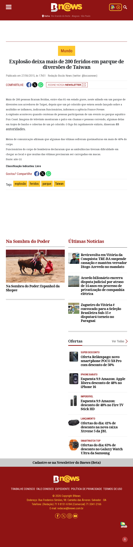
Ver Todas (118, 341)
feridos (34, 183)
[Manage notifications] (125, 539)
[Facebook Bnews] (58, 516)
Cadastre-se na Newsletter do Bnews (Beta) (67, 462)
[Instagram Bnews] (70, 516)
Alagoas (75, 16)
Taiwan (59, 183)
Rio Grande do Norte (60, 16)
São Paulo (85, 16)
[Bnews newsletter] (67, 84)
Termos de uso (112, 489)
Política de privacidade (86, 489)
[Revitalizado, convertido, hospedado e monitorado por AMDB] (124, 524)
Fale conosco (45, 489)
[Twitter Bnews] (64, 516)
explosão (20, 183)
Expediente (62, 489)
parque (47, 183)
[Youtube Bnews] (75, 516)
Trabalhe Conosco (23, 489)
